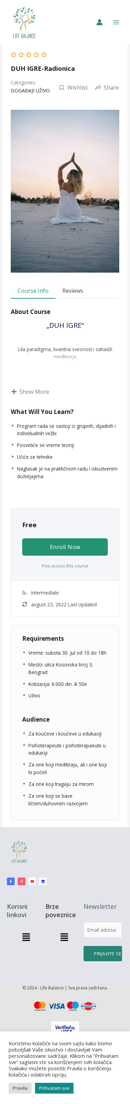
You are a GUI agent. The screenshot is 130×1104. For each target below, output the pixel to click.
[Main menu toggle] (116, 22)
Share (111, 87)
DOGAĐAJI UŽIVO (30, 90)
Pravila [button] (20, 1088)
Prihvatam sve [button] (54, 1088)
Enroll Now (65, 547)
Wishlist (77, 87)
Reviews (72, 290)
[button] (26, 937)
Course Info (33, 290)
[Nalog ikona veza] (99, 22)
